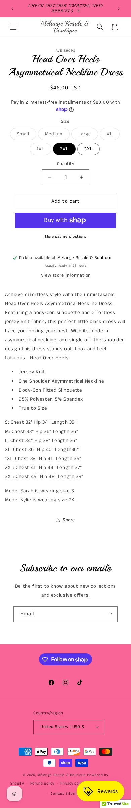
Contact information (68, 793)
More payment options (65, 236)
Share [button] (69, 520)
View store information (66, 275)
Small (26, 135)
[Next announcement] (118, 8)
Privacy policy (72, 783)
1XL (44, 150)
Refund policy (42, 783)
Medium (57, 135)
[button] (13, 26)
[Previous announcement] (12, 8)
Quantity (65, 164)
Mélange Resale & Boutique (61, 775)
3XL (88, 149)
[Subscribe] (109, 614)
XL (113, 135)
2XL (64, 149)
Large (88, 135)
